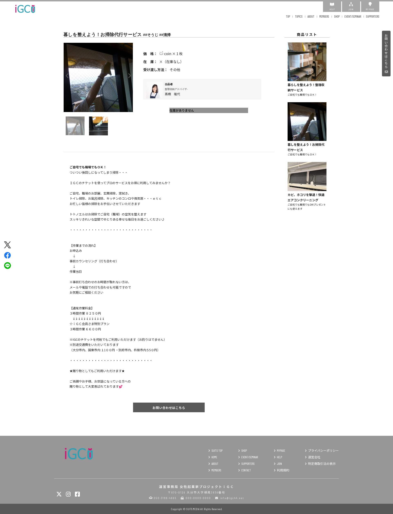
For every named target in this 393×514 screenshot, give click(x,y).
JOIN (351, 9)
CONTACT (246, 470)
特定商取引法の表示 (322, 463)
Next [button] (129, 75)
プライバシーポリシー (323, 450)
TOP (288, 16)
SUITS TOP (216, 450)
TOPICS (299, 16)
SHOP (337, 16)
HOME (214, 457)
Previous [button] (67, 75)
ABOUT (310, 16)
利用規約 (283, 470)
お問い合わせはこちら (386, 51)
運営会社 (314, 457)
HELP (332, 9)
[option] (98, 77)
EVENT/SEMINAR (352, 16)
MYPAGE (281, 450)
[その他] (208, 70)
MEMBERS (324, 16)
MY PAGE (370, 9)
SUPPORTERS (372, 16)
